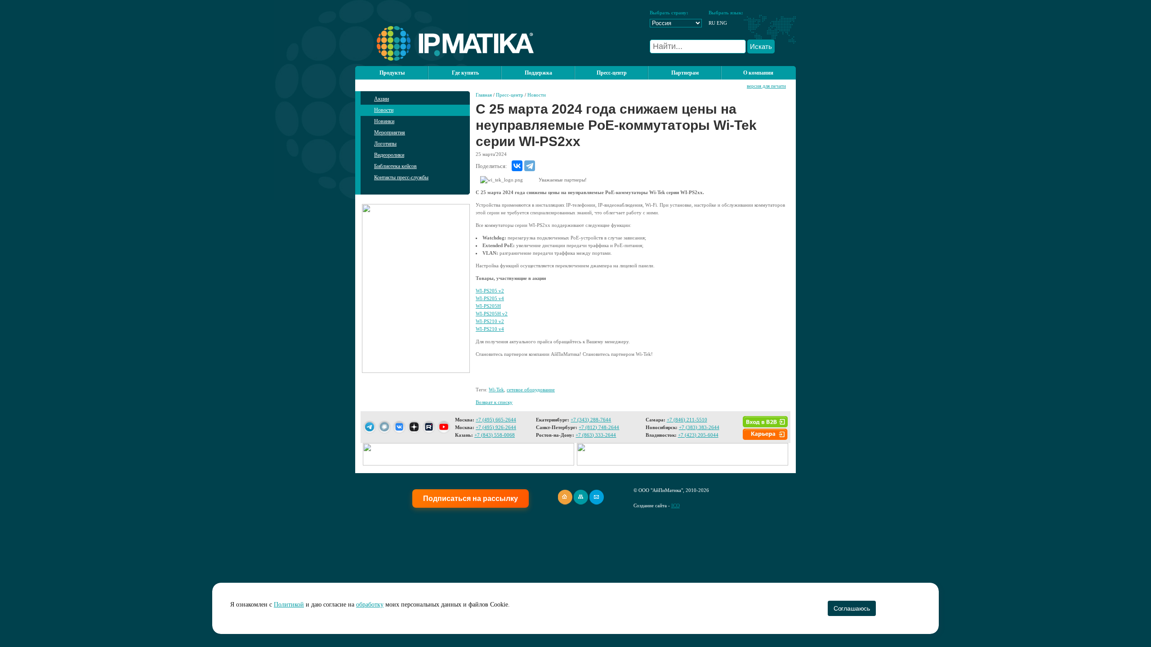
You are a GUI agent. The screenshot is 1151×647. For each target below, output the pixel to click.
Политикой (289, 604)
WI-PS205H (488, 306)
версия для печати (766, 86)
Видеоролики (389, 155)
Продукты (392, 73)
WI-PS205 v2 (490, 290)
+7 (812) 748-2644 (599, 427)
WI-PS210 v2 (490, 321)
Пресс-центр (509, 94)
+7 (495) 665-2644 (496, 419)
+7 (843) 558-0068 (494, 435)
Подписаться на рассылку (470, 498)
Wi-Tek (496, 389)
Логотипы (385, 144)
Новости (383, 110)
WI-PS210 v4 (490, 329)
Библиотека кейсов (395, 166)
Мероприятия (389, 132)
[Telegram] (529, 165)
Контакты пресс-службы (401, 177)
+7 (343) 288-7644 (591, 419)
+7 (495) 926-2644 (496, 427)
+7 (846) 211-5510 (687, 419)
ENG (722, 23)
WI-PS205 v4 (490, 298)
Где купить (465, 73)
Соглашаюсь (852, 608)
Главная (484, 94)
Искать (761, 46)
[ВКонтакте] (517, 165)
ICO (675, 505)
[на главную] (444, 59)
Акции (381, 99)
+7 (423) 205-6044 (698, 435)
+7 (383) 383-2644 (699, 427)
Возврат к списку (494, 402)
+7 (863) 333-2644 (596, 435)
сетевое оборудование (531, 389)
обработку (370, 604)
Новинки (384, 121)
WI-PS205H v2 (492, 313)
